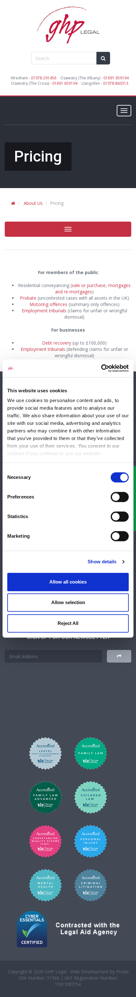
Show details (102, 561)
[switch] (120, 497)
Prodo (122, 972)
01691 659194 (116, 78)
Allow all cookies (68, 581)
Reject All (68, 623)
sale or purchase (89, 285)
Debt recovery (56, 343)
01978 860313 (115, 83)
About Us (33, 203)
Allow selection (68, 602)
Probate (28, 298)
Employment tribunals (44, 311)
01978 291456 (43, 78)
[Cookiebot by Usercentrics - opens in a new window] (101, 368)
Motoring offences (48, 304)
